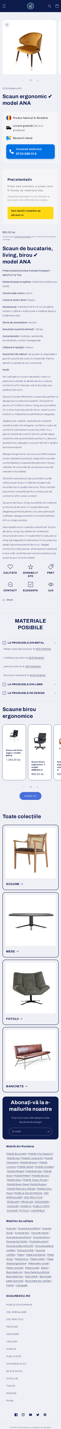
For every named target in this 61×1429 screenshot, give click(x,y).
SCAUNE (13, 883)
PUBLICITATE (41, 1206)
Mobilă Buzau (38, 1184)
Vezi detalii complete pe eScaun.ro (26, 212)
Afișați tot (30, 796)
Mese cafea (37, 1259)
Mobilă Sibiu (14, 1180)
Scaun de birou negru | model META (14, 753)
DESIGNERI (42, 1202)
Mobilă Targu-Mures (35, 1180)
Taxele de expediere (22, 237)
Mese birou (21, 1259)
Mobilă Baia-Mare (18, 1184)
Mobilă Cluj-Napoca (40, 1153)
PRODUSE (27, 1202)
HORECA (25, 1206)
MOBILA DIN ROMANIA (28, 1193)
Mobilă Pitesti (22, 1175)
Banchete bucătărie (37, 1272)
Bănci (44, 1268)
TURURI (10, 1386)
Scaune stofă (25, 1250)
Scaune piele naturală (19, 1246)
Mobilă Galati (25, 1167)
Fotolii (9, 1285)
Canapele (22, 1285)
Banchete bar (14, 1276)
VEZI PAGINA (43, 649)
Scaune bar (22, 1233)
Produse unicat (39, 1241)
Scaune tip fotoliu (16, 1241)
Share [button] (9, 600)
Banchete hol (14, 1272)
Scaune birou (41, 1237)
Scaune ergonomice (18, 1237)
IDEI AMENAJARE (16, 1312)
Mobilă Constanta (32, 1158)
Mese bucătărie (35, 1254)
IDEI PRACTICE (33, 1197)
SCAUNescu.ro (25, 1427)
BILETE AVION (14, 1371)
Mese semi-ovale (38, 1263)
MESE (10, 951)
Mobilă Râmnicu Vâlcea (21, 1188)
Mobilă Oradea (44, 1167)
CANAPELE (38, 1210)
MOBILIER (13, 1202)
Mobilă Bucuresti (16, 1153)
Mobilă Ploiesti (15, 1171)
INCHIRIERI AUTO (16, 1364)
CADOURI (13, 1206)
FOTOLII (12, 1018)
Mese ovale (32, 1268)
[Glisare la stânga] (23, 80)
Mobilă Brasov (29, 1162)
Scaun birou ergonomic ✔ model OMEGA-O (38, 766)
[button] (4, 6)
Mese (20, 1254)
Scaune (11, 1228)
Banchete (31, 1276)
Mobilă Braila (34, 1171)
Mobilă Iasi (13, 1158)
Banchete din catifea (38, 1281)
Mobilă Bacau (40, 1175)
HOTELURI (12, 1378)
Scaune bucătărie (29, 1228)
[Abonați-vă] (48, 1131)
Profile (9, 1401)
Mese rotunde (14, 1268)
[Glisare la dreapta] (37, 80)
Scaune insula (39, 1233)
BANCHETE (15, 1086)
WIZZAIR (11, 1393)
